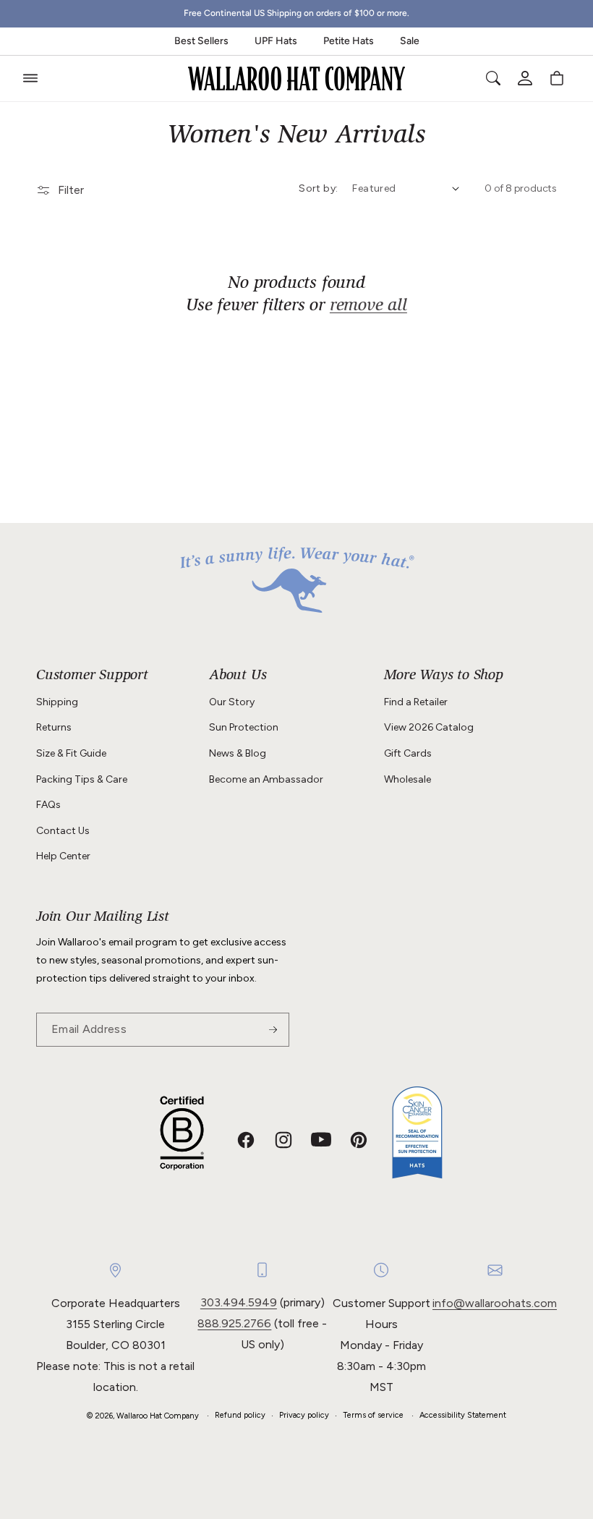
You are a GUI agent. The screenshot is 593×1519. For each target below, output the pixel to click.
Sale (409, 41)
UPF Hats (276, 41)
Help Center (63, 856)
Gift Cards (408, 753)
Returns (54, 727)
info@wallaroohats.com (494, 1303)
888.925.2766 (234, 1323)
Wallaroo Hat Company (157, 1416)
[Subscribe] (273, 1030)
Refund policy (240, 1415)
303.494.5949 (238, 1302)
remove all (368, 306)
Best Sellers (201, 41)
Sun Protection (243, 727)
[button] (30, 78)
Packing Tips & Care (81, 779)
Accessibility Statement (462, 1415)
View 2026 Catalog (429, 727)
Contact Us (63, 831)
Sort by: (318, 188)
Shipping (57, 702)
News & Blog (237, 753)
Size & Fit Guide (71, 753)
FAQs (48, 805)
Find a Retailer (416, 702)
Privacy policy (304, 1415)
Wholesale (407, 779)
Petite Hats (348, 41)
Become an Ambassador (266, 779)
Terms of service (373, 1415)
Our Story (232, 702)
